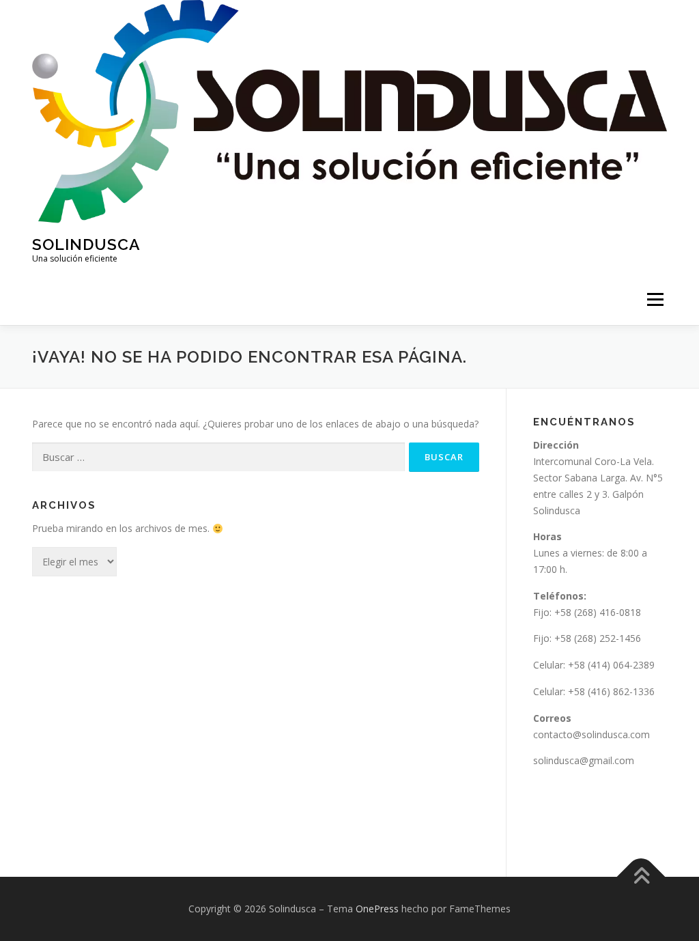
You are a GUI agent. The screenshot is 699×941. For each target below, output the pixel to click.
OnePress (377, 908)
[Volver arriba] (641, 876)
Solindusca (86, 244)
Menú (655, 299)
